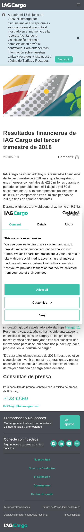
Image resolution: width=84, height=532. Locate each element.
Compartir (65, 157)
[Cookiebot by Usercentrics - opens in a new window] (62, 213)
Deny (42, 315)
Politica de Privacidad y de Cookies (61, 507)
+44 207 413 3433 (15, 398)
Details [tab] (42, 224)
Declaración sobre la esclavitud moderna (25, 514)
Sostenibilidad (72, 514)
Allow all (42, 289)
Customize (39, 302)
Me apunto (69, 422)
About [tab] (69, 224)
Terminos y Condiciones (17, 507)
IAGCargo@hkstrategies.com (21, 406)
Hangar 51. (73, 327)
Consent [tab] (15, 224)
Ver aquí (63, 59)
